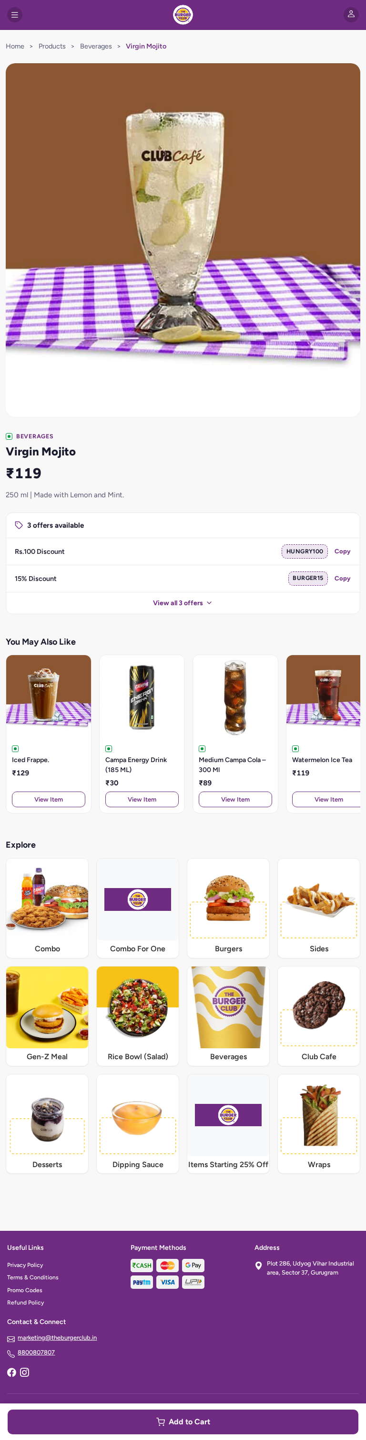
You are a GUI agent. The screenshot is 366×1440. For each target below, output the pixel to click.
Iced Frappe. (30, 760)
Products (52, 46)
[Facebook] (11, 1373)
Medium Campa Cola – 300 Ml (232, 765)
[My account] (351, 14)
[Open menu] (14, 14)
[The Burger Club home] (183, 15)
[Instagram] (24, 1373)
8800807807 (36, 1352)
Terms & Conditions (33, 1277)
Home (15, 46)
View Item (48, 799)
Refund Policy (25, 1302)
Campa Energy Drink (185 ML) (136, 765)
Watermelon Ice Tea (322, 760)
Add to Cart (189, 1421)
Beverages (96, 46)
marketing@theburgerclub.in (57, 1337)
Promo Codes (24, 1290)
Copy (343, 551)
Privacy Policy (25, 1265)
